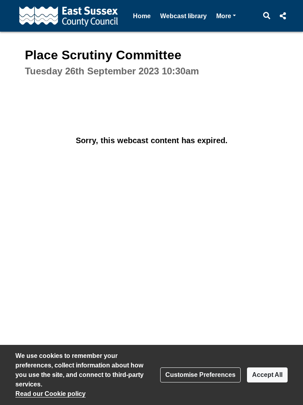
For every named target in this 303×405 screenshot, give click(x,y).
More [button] (226, 15)
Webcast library (183, 16)
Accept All (267, 374)
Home (142, 16)
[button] (267, 16)
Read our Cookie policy (50, 393)
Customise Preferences (200, 374)
